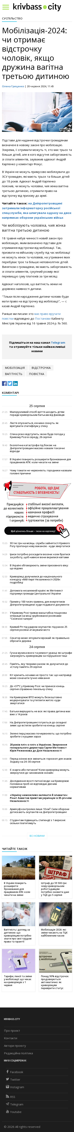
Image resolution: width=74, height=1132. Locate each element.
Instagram (17, 1087)
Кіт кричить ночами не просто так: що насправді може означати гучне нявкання (40, 677)
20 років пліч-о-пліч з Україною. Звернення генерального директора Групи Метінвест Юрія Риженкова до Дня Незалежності (38, 747)
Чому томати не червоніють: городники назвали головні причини (41, 472)
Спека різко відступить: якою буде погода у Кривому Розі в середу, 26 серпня (37, 436)
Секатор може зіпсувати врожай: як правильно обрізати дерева (39, 639)
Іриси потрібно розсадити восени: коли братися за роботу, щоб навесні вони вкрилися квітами (40, 556)
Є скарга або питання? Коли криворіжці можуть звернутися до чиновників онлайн (39, 771)
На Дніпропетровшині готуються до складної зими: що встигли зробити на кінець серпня (38, 724)
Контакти (10, 1038)
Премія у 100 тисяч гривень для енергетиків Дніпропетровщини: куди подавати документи (39, 603)
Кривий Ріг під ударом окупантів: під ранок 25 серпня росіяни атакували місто (38, 628)
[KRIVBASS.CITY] (37, 7)
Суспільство (12, 18)
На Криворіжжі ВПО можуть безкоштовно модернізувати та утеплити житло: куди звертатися (36, 700)
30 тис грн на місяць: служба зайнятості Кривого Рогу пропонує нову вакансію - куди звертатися (40, 545)
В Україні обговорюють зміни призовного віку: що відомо (39, 567)
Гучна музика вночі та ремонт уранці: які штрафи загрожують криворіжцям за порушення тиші (41, 654)
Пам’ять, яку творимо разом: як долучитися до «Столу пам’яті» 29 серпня (39, 665)
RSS (12, 1097)
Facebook (16, 1072)
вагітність (13, 374)
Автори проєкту (15, 1046)
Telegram (58, 342)
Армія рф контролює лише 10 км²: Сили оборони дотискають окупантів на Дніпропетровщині (39, 811)
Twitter (15, 1079)
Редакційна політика (18, 1053)
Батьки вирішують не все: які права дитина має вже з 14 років (40, 713)
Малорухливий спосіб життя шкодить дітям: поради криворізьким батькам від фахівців (37, 413)
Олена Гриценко (13, 86)
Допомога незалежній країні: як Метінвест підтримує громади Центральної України (36, 592)
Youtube (16, 1112)
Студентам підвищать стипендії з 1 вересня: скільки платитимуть (38, 822)
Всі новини (37, 836)
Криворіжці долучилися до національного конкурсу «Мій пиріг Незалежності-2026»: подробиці (36, 579)
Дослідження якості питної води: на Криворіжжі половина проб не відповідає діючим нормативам (39, 783)
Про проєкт (12, 1030)
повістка (36, 374)
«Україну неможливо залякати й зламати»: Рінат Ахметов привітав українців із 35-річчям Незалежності (41, 798)
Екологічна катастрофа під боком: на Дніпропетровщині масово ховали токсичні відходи (37, 448)
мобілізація (15, 368)
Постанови (43, 318)
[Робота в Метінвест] (37, 509)
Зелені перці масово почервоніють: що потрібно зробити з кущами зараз (40, 735)
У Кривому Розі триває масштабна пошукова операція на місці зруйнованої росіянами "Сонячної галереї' (38, 615)
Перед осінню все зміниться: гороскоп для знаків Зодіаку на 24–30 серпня (40, 760)
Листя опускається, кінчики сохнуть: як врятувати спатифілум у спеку (34, 424)
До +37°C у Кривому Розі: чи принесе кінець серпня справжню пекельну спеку (37, 688)
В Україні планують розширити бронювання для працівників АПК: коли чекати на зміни (40, 461)
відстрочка (41, 368)
